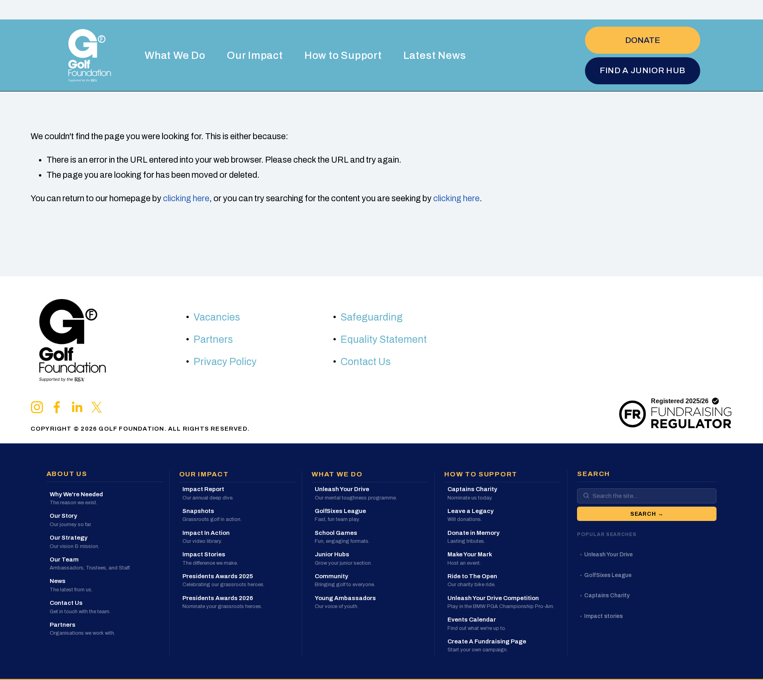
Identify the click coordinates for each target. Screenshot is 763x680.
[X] (96, 407)
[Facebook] (56, 407)
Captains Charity (606, 595)
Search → (647, 514)
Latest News (434, 55)
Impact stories (603, 616)
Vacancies (217, 317)
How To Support (480, 474)
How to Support (343, 55)
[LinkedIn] (76, 407)
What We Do (175, 55)
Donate (642, 40)
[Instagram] (37, 407)
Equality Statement (384, 339)
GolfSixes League (607, 575)
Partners (213, 339)
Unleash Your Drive (608, 555)
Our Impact (255, 55)
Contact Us (366, 361)
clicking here (186, 198)
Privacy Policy (225, 361)
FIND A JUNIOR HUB (643, 70)
